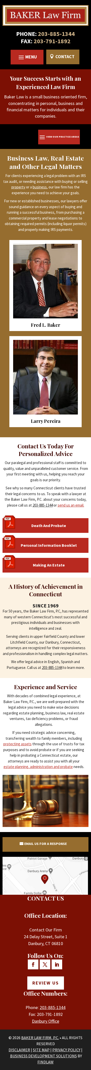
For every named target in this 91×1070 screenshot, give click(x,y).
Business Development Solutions (43, 1055)
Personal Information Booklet (49, 545)
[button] (27, 57)
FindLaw (45, 1061)
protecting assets (17, 743)
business (40, 187)
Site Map (41, 1049)
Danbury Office (45, 1021)
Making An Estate (49, 564)
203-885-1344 (56, 34)
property (18, 187)
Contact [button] (65, 56)
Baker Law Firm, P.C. (40, 1037)
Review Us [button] (45, 983)
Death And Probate (48, 525)
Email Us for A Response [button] (45, 843)
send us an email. (71, 505)
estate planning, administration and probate (38, 766)
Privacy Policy (66, 1049)
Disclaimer (19, 1049)
